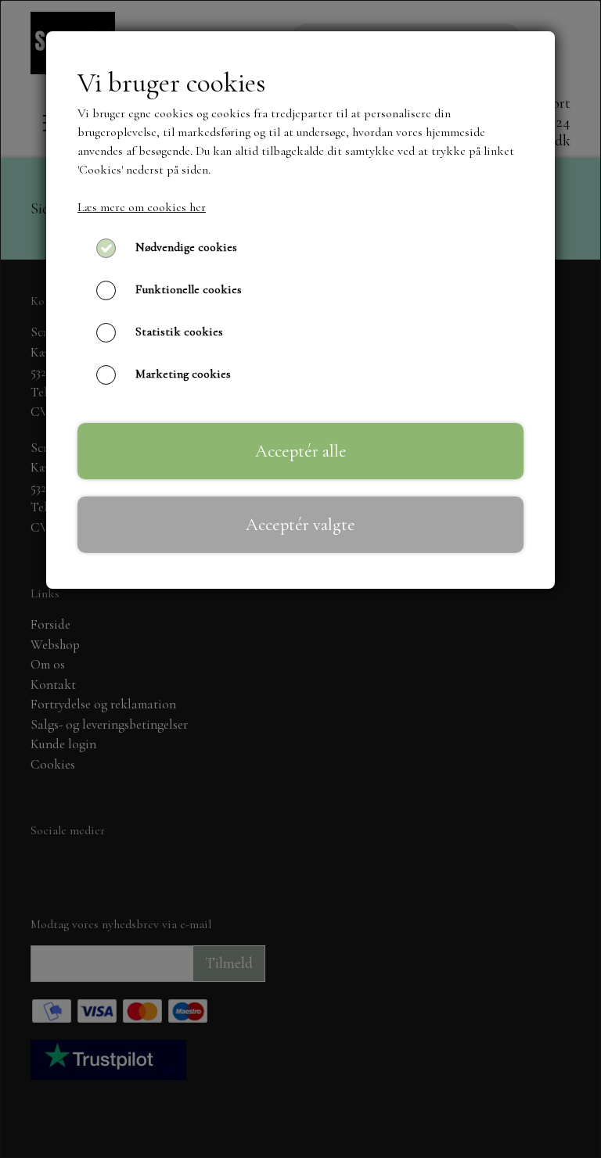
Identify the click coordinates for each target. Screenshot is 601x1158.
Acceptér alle (301, 450)
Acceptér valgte (300, 524)
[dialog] (300, 579)
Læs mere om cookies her (141, 207)
